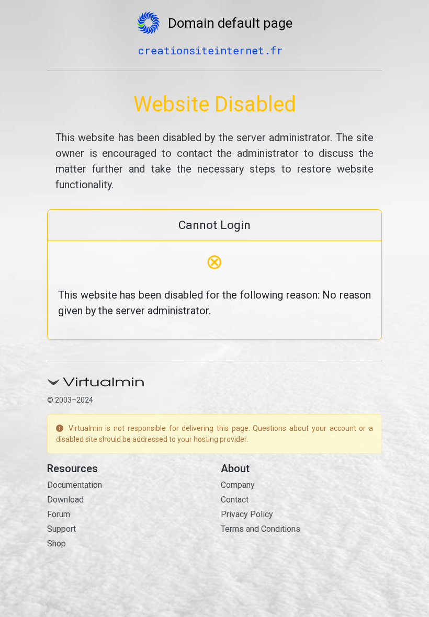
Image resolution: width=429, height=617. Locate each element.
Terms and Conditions (260, 529)
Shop (56, 544)
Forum (58, 514)
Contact (235, 500)
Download (65, 500)
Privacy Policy (247, 514)
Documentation (74, 485)
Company (238, 485)
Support (61, 529)
